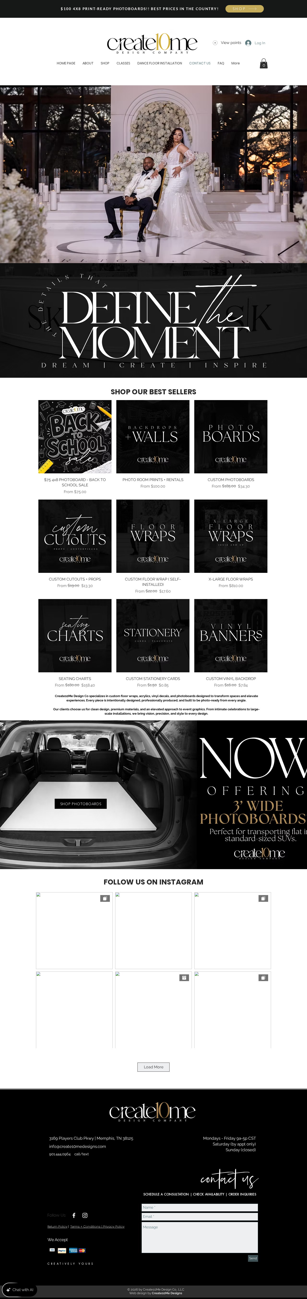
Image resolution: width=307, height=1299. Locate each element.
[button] (264, 63)
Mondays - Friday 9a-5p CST (229, 1138)
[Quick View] (75, 436)
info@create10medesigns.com (77, 1146)
